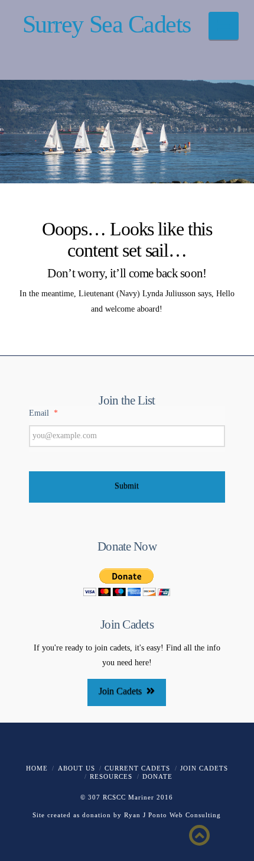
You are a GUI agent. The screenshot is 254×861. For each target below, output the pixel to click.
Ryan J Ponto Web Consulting (172, 814)
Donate (157, 776)
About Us (76, 768)
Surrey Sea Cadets (106, 24)
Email (43, 413)
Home (37, 768)
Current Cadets (137, 768)
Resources (111, 776)
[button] (224, 26)
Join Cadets (120, 691)
